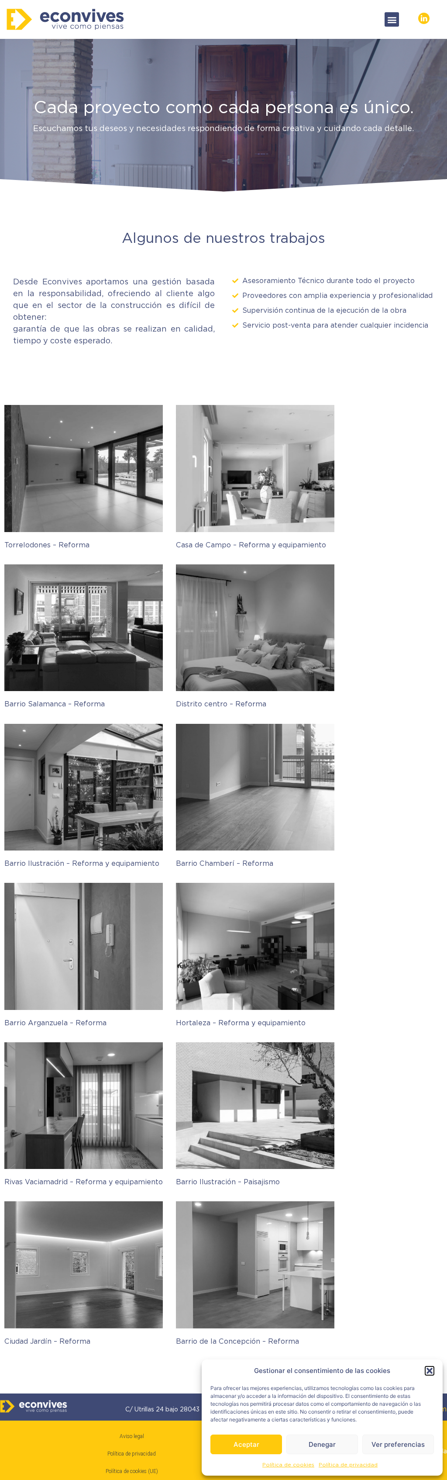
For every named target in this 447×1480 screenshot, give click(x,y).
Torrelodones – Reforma (46, 545)
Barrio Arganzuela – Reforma (55, 1023)
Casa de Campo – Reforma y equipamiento (251, 545)
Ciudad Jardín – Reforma (47, 1341)
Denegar (322, 1444)
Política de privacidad (348, 1464)
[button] (429, 1370)
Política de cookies (288, 1464)
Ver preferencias (398, 1444)
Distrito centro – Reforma (221, 704)
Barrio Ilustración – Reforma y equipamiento (81, 863)
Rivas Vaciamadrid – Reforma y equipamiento (83, 1182)
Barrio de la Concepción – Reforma (237, 1341)
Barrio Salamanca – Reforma (54, 704)
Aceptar (246, 1444)
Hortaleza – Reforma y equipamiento (241, 1023)
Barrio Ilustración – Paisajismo (228, 1182)
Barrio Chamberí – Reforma (224, 863)
